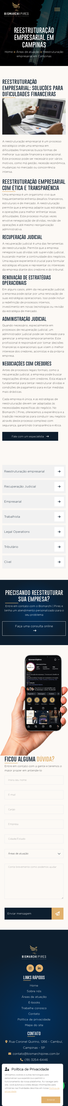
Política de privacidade (34, 1019)
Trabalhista (12, 516)
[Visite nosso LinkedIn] (39, 968)
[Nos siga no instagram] (30, 968)
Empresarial (13, 501)
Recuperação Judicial (20, 486)
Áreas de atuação (27, 51)
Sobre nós (34, 991)
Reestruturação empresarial (24, 471)
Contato (34, 1013)
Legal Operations (17, 531)
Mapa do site (34, 1025)
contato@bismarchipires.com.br (36, 1053)
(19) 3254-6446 (36, 1059)
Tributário (11, 546)
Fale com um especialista (28, 436)
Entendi (51, 1100)
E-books (34, 1002)
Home (9, 51)
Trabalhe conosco (34, 1008)
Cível (7, 561)
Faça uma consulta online (34, 626)
